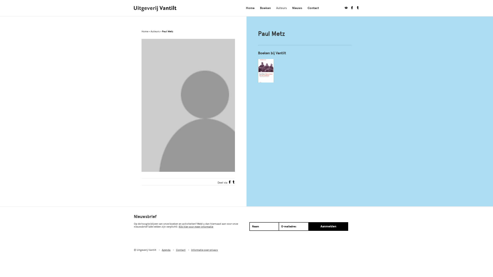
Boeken (265, 8)
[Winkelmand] (345, 8)
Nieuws (297, 8)
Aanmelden (328, 226)
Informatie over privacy (204, 250)
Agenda (166, 250)
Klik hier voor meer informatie (196, 226)
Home (250, 8)
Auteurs (281, 8)
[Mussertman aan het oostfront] (266, 71)
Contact (313, 8)
